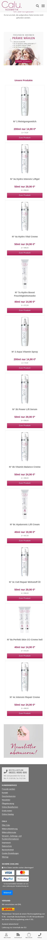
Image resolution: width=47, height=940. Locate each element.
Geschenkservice (9, 796)
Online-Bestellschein (10, 807)
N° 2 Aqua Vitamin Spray (25, 352)
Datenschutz (7, 846)
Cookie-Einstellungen (10, 853)
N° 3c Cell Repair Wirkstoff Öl (24, 582)
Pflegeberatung (8, 803)
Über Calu (6, 825)
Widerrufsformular (9, 832)
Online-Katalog (8, 814)
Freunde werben (8, 789)
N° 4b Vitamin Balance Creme (24, 467)
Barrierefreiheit (8, 850)
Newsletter (6, 800)
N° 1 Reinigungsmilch (24, 121)
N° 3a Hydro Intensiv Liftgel (24, 179)
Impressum (6, 842)
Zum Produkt (25, 138)
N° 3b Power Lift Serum (24, 409)
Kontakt (5, 793)
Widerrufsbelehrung (10, 829)
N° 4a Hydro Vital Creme (25, 236)
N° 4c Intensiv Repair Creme (25, 697)
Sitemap (5, 857)
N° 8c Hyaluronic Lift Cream (25, 524)
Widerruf (7, 893)
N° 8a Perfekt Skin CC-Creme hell (24, 639)
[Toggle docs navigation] (37, 5)
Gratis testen (7, 811)
